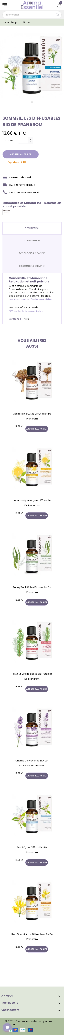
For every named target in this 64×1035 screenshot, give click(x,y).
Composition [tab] (32, 240)
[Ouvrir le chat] (7, 1027)
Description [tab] (32, 228)
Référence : (15, 319)
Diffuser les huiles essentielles (26, 311)
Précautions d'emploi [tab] (32, 266)
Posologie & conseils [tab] (32, 253)
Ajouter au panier (20, 154)
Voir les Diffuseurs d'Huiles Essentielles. (30, 299)
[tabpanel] (32, 65)
